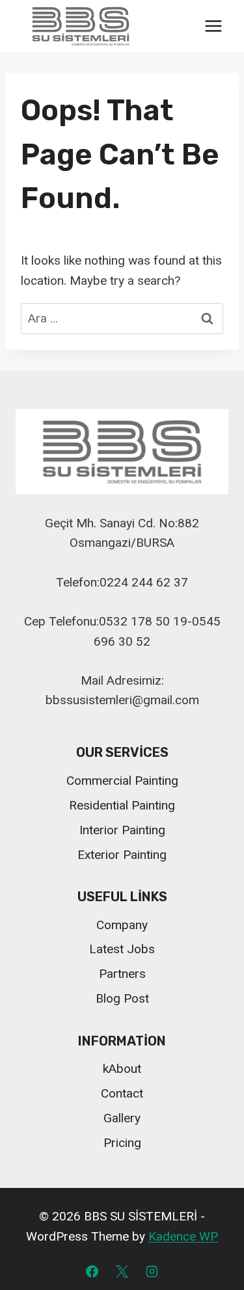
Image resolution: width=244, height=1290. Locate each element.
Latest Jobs (122, 948)
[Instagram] (151, 1271)
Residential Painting (122, 805)
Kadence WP (183, 1236)
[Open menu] (213, 26)
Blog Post (122, 998)
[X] (122, 1271)
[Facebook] (92, 1271)
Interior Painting (122, 830)
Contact (122, 1093)
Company (122, 924)
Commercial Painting (122, 780)
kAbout (122, 1068)
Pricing (122, 1142)
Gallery (122, 1118)
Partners (122, 973)
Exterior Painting (122, 854)
